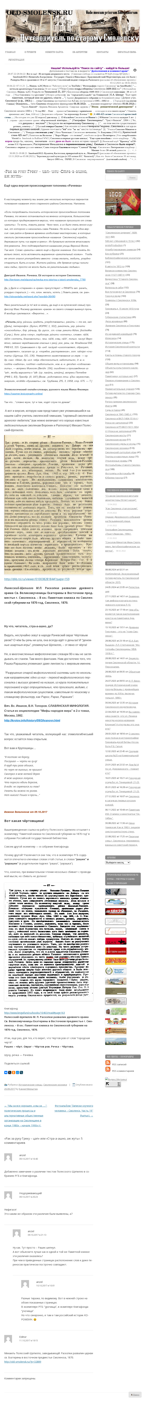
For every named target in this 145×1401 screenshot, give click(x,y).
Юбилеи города (114, 477)
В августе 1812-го (114, 266)
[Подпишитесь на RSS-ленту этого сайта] (108, 1064)
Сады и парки (113, 410)
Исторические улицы (30, 1084)
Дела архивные (114, 321)
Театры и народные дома (119, 456)
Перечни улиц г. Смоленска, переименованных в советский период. (122, 840)
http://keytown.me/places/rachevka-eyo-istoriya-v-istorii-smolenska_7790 (45, 279)
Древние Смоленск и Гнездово (122, 325)
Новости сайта (54, 52)
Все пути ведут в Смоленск (120, 291)
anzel (22, 1155)
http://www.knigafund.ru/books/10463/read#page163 (34, 1012)
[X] (9, 1072)
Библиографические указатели (123, 257)
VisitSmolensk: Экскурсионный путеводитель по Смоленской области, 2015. (122, 578)
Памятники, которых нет (119, 376)
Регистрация (16, 60)
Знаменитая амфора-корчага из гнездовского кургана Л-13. (122, 600)
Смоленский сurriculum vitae (120, 452)
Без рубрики (112, 253)
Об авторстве (79, 52)
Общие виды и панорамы (119, 363)
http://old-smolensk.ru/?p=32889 (22, 1361)
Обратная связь (127, 52)
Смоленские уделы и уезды (120, 443)
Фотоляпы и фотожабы (118, 473)
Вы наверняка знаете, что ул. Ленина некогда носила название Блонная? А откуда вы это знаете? (122, 720)
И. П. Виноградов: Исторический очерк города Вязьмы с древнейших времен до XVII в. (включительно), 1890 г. (122, 689)
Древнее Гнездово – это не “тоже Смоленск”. (122, 631)
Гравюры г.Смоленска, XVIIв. (121, 300)
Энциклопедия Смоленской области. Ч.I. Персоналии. (122, 662)
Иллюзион (111, 338)
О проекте (30, 52)
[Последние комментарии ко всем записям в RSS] (108, 1070)
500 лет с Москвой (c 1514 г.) (120, 241)
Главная (10, 52)
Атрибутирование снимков (120, 249)
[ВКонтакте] (5, 1072)
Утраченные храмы (116, 460)
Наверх (136, 1395)
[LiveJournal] (21, 1072)
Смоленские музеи (115, 439)
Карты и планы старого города (122, 355)
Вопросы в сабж (114, 287)
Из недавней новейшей (118, 334)
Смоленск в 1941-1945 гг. (118, 414)
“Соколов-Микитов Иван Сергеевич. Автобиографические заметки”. (123, 546)
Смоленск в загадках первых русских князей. (122, 800)
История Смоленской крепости (122, 346)
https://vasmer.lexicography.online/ (23, 393)
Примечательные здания (119, 388)
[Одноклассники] (13, 1072)
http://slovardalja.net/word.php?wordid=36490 (29, 296)
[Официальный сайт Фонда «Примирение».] (116, 973)
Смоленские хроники (55, 1084)
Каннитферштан (28, 1088)
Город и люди (112, 296)
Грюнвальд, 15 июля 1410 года (122, 308)
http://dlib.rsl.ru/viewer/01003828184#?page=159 (36, 579)
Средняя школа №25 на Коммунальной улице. (122, 755)
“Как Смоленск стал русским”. (121, 508)
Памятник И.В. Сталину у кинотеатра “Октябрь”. (122, 814)
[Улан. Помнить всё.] (116, 943)
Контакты (103, 52)
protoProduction (114, 245)
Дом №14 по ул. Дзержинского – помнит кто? (122, 769)
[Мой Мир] (17, 1072)
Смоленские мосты (115, 435)
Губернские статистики (118, 317)
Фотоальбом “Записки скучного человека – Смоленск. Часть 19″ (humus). (73, 1110)
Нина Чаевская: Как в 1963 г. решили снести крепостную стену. (122, 827)
